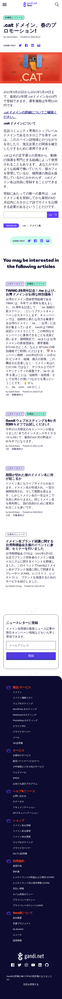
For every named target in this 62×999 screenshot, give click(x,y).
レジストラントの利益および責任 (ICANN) (33, 877)
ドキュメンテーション (24, 807)
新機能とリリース (14, 17)
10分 (8, 515)
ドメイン (17, 692)
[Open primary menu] (4, 4)
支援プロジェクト (22, 923)
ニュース (17, 934)
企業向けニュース (16, 534)
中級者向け (18, 515)
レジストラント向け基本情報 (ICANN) (31, 882)
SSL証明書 (18, 743)
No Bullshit (18, 929)
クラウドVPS (19, 726)
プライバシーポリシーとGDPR (28, 905)
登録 (31, 655)
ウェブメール (19, 772)
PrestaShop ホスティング (25, 720)
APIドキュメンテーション (25, 812)
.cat (24, 225)
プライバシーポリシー (24, 899)
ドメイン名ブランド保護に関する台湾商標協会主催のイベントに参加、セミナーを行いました (29, 545)
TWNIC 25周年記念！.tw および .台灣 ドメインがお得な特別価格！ (30, 292)
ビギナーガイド (15, 283)
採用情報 (17, 940)
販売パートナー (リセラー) (26, 761)
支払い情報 (18, 888)
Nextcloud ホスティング (24, 714)
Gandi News (11, 36)
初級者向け (17, 394)
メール (16, 737)
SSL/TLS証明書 (20, 853)
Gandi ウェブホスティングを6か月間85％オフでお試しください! (31, 422)
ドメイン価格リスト (23, 697)
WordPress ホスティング (25, 709)
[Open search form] (57, 4)
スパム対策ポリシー (23, 894)
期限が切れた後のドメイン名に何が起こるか (29, 477)
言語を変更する (31, 984)
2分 (7, 394)
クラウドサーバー (22, 731)
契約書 (16, 871)
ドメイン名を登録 (22, 825)
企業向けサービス (22, 755)
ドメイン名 (35, 225)
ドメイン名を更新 (22, 836)
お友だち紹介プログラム (25, 783)
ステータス (18, 801)
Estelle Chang (15, 586)
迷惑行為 (17, 865)
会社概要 (17, 917)
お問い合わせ (19, 796)
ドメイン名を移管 (22, 830)
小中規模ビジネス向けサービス (28, 766)
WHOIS (16, 777)
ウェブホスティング (23, 703)
